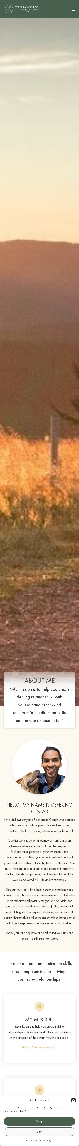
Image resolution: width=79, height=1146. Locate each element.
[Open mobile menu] (73, 9)
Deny (39, 1131)
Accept (39, 1121)
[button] (73, 1100)
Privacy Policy (45, 1140)
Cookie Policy (31, 1140)
